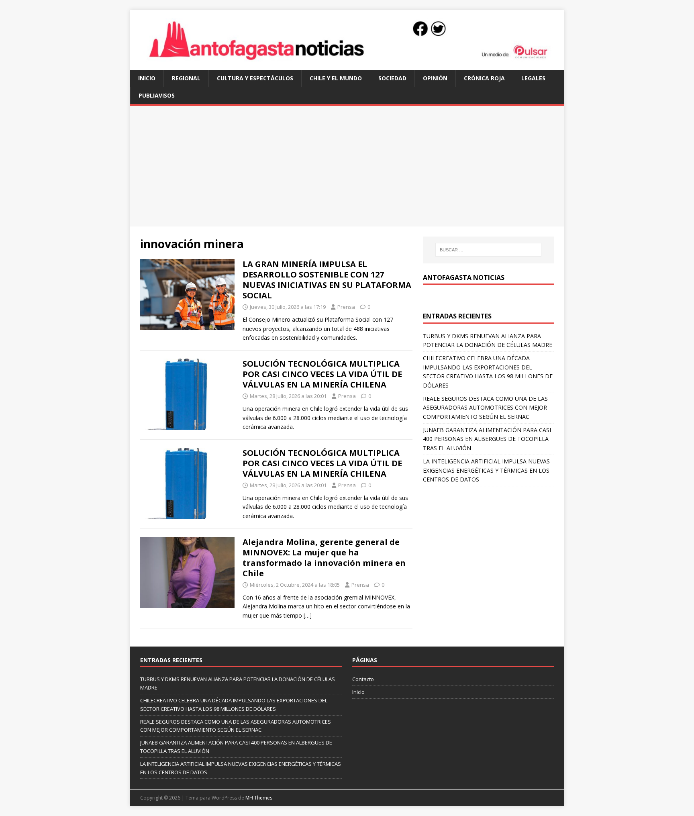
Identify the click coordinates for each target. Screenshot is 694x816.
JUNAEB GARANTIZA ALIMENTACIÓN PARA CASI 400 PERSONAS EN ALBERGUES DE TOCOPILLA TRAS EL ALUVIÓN (487, 439)
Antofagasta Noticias (463, 277)
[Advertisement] (347, 166)
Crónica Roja (484, 78)
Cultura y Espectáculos (255, 78)
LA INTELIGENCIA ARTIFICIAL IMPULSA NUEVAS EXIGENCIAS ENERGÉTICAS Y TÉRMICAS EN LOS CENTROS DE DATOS (486, 470)
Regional (186, 78)
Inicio (146, 78)
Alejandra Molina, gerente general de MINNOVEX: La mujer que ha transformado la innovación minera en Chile (324, 558)
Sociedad (392, 78)
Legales (533, 78)
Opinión (435, 78)
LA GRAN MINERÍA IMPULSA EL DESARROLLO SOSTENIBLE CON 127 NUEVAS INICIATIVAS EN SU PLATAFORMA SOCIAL (327, 280)
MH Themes (258, 797)
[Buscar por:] (488, 250)
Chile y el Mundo (336, 78)
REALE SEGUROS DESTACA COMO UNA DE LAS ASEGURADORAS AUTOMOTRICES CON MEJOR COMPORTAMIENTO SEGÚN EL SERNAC (485, 407)
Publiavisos (157, 95)
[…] (308, 615)
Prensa (346, 306)
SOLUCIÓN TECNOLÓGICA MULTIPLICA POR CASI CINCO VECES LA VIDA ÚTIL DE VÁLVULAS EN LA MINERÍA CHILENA (322, 374)
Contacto (363, 679)
